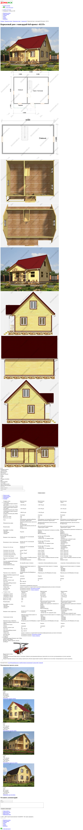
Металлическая (45, 527)
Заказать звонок (6, 5)
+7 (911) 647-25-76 (9, 7)
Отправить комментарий (6, 808)
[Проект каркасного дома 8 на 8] (18, 754)
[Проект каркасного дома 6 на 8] (18, 722)
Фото (4, 16)
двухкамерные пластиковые (71, 520)
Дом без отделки (6, 496)
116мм (8, 593)
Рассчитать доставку (35, 588)
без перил (26, 563)
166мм (8, 595)
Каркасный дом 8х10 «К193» (9, 698)
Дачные (12, 662)
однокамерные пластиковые (48, 520)
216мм (8, 596)
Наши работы (6, 14)
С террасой (40, 662)
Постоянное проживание (26, 662)
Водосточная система (8, 654)
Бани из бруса (6, 813)
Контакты (5, 19)
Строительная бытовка (37, 656)
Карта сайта (3, 817)
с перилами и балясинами (47, 563)
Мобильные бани (7, 814)
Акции (4, 17)
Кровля (8, 531)
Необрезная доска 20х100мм (30, 620)
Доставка (5, 498)
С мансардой (24, 21)
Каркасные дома (16, 21)
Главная (2, 21)
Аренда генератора (37, 658)
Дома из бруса (6, 811)
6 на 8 (9, 662)
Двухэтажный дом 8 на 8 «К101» (10, 762)
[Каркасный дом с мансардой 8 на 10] (18, 690)
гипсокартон (65, 542)
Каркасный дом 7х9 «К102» (9, 794)
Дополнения (6, 497)
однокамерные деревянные (28, 520)
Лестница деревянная (10, 563)
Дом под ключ (6, 495)
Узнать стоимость (35, 589)
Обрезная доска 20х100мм (47, 572)
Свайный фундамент (12, 639)
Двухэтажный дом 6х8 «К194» (10, 730)
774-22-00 (7, 9)
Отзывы (5, 15)
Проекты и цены (7, 13)
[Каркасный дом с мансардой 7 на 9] (18, 786)
